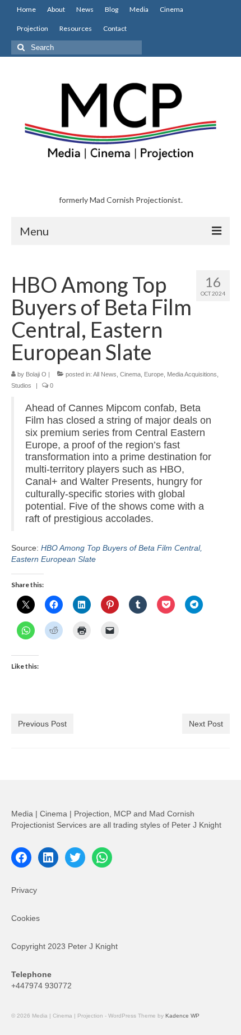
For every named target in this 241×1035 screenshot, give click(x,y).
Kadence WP (182, 1016)
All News (105, 374)
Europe (154, 374)
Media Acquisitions (192, 374)
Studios (21, 385)
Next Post (206, 723)
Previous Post (42, 723)
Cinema (130, 374)
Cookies (25, 918)
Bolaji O (36, 374)
